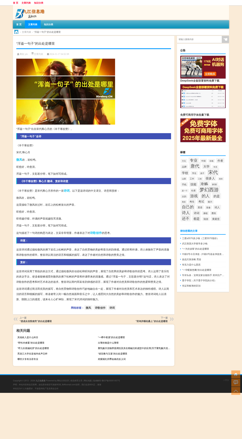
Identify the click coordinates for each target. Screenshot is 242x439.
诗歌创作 (96, 233)
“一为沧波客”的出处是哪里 (195, 248)
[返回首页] (235, 374)
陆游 (206, 218)
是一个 (184, 190)
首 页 (15, 2)
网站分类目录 (63, 380)
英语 (200, 207)
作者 (220, 160)
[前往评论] (235, 382)
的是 (217, 196)
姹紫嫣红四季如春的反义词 (112, 359)
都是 (196, 218)
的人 (206, 195)
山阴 (184, 178)
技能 (193, 184)
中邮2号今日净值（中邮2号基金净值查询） (204, 254)
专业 (193, 160)
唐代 (194, 165)
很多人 (210, 178)
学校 (185, 172)
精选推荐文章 (76, 380)
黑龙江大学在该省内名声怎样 (32, 353)
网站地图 (88, 380)
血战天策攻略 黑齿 (191, 259)
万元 (184, 160)
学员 (215, 167)
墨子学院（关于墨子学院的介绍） (199, 280)
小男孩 (226, 380)
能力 (210, 201)
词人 (217, 207)
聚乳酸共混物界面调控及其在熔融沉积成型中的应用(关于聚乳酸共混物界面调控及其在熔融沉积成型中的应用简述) (136, 348)
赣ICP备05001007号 (111, 380)
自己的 (188, 206)
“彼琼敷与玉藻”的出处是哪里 (112, 353)
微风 (19, 159)
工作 (192, 178)
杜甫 (193, 190)
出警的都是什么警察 (108, 342)
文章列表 (26, 2)
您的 (221, 178)
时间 (214, 184)
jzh (26, 54)
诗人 (186, 212)
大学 (206, 166)
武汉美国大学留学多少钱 (194, 243)
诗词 (67, 190)
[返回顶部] (235, 390)
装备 (208, 207)
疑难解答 (97, 380)
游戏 (194, 195)
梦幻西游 (209, 189)
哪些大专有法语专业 (27, 359)
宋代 (213, 171)
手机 (184, 184)
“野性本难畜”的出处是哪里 (30, 342)
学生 (194, 173)
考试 (201, 201)
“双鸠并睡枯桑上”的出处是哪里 (151, 321)
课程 (205, 213)
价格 (212, 160)
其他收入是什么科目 (27, 337)
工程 (200, 178)
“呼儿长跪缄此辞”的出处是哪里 (33, 348)
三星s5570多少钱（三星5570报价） (200, 238)
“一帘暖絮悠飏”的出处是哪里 (196, 269)
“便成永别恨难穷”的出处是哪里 (36, 321)
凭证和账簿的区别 (191, 285)
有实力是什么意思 (191, 264)
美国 (184, 201)
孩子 (202, 173)
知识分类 (38, 2)
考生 (191, 201)
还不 (185, 218)
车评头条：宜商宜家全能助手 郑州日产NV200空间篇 (204, 275)
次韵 (184, 196)
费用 (214, 213)
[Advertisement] (99, 416)
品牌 (184, 166)
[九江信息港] (30, 6)
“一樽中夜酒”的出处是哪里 (111, 337)
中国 (203, 160)
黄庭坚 (216, 218)
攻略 (204, 184)
